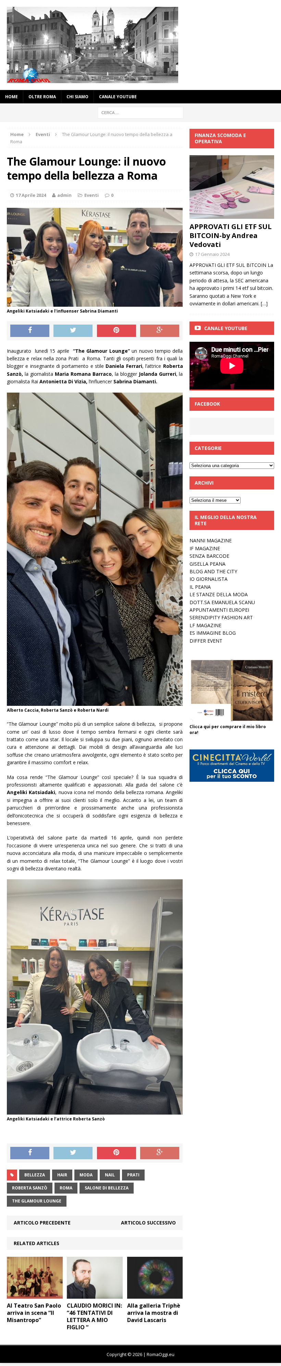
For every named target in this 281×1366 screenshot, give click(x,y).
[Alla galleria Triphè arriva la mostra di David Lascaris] (155, 1294)
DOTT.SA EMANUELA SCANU (222, 602)
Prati (133, 1175)
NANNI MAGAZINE (211, 540)
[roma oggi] (140, 45)
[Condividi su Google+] (159, 331)
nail (110, 1175)
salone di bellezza (107, 1188)
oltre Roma (42, 97)
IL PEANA (200, 587)
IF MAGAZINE (205, 548)
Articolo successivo (148, 1222)
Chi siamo (77, 97)
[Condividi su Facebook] (29, 331)
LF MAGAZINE (205, 625)
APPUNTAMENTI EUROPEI (219, 610)
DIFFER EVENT (206, 640)
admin (64, 195)
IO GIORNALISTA (209, 579)
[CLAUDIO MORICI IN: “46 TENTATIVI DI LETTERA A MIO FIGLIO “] (95, 1294)
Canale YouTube (118, 97)
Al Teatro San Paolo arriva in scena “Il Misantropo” (34, 1313)
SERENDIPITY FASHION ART (221, 617)
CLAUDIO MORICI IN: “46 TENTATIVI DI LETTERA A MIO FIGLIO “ (94, 1316)
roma (66, 1188)
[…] (264, 303)
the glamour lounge (36, 1201)
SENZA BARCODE (209, 556)
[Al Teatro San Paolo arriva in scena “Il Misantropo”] (35, 1294)
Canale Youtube (225, 328)
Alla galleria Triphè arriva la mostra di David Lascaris (153, 1313)
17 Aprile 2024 (31, 195)
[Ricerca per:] (140, 112)
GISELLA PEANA (207, 564)
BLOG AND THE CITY (213, 571)
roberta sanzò (29, 1188)
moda (86, 1175)
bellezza (34, 1175)
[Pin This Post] (116, 331)
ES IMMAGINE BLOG (213, 633)
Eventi (91, 195)
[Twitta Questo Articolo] (73, 331)
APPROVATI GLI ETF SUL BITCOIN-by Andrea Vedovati (231, 235)
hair (62, 1175)
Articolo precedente (42, 1222)
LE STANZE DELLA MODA (219, 594)
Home (11, 97)
